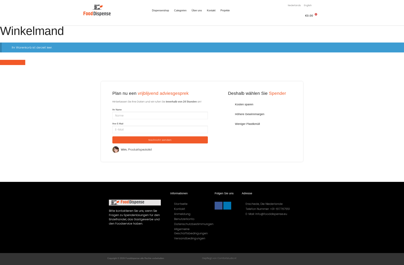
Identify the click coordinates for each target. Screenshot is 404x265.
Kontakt (211, 10)
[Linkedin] (227, 206)
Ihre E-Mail (117, 123)
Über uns (197, 10)
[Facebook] (219, 206)
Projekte (225, 10)
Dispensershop (160, 10)
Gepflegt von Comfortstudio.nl (219, 258)
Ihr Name (117, 109)
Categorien (180, 10)
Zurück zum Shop (12, 62)
